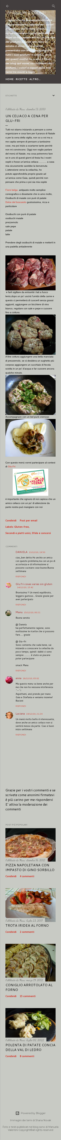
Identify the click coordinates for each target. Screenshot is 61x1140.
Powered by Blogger (33, 1113)
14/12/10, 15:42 (25, 587)
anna (18, 678)
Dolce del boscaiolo (15, 202)
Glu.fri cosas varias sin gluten (34, 584)
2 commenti (27, 932)
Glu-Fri (11, 466)
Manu (19, 612)
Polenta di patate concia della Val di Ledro (30, 1047)
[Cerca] (54, 5)
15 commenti (28, 996)
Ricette (21, 79)
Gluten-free (21, 527)
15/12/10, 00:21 (32, 612)
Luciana (20, 713)
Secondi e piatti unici (17, 533)
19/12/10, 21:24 (34, 713)
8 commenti (27, 1056)
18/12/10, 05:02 (31, 678)
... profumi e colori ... (27, 12)
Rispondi (21, 576)
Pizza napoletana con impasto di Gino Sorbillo (29, 867)
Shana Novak (43, 1120)
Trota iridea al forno (27, 925)
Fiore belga (11, 190)
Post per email (28, 520)
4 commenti (27, 876)
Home (9, 79)
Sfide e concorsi (41, 533)
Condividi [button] (10, 520)
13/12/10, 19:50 (37, 552)
